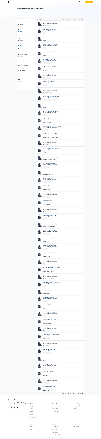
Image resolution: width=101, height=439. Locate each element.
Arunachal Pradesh (21, 26)
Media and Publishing (51, 226)
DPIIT (19, 79)
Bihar (19, 29)
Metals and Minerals (46, 330)
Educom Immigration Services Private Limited (51, 141)
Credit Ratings (32, 416)
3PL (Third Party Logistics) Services (24, 65)
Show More (20, 31)
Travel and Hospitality (47, 100)
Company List (21, 12)
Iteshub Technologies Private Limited (49, 215)
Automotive (20, 52)
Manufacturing (20, 56)
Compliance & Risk (54, 406)
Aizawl (19, 43)
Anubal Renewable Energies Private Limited (51, 148)
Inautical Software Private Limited (49, 193)
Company (34, 2)
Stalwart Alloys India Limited (48, 327)
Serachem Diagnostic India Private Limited (50, 297)
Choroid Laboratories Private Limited (49, 103)
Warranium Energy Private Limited (49, 386)
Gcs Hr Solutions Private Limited (49, 163)
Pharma (44, 40)
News (30, 419)
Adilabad (19, 36)
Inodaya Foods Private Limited (48, 208)
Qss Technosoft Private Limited (48, 118)
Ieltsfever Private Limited (47, 185)
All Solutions (76, 401)
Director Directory (54, 432)
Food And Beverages (46, 25)
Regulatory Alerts (32, 409)
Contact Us (31, 429)
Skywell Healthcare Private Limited (49, 312)
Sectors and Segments (55, 434)
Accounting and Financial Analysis (24, 68)
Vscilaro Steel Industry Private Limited (50, 379)
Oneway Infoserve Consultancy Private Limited (51, 267)
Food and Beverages (46, 211)
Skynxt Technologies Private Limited (49, 304)
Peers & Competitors (55, 408)
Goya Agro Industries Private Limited (49, 252)
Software (44, 219)
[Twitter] (12, 407)
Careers (30, 427)
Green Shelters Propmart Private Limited (50, 170)
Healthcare (45, 85)
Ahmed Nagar (20, 40)
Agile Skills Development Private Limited (50, 44)
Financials (31, 411)
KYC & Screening (77, 405)
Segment (19, 62)
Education (54, 100)
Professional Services (47, 62)
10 (80, 19)
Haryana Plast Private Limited (48, 178)
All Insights (53, 401)
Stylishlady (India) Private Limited (49, 81)
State (18, 20)
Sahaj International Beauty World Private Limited (51, 282)
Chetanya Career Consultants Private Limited (51, 96)
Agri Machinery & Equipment (23, 72)
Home (18, 12)
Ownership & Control (55, 405)
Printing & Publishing (46, 196)
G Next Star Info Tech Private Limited (49, 260)
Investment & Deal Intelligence (79, 409)
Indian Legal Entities (33, 405)
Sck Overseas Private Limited (48, 289)
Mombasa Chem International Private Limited (51, 237)
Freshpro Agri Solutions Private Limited (50, 66)
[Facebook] (9, 407)
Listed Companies (54, 431)
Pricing (40, 2)
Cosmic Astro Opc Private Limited (49, 59)
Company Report (32, 417)
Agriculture (45, 70)
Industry (19, 48)
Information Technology (47, 92)
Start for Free (89, 1)
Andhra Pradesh (21, 24)
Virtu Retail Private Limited (47, 364)
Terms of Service (77, 426)
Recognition (20, 76)
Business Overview (55, 411)
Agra (19, 38)
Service (44, 263)
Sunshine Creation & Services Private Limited (51, 334)
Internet (44, 226)
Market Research (77, 406)
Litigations (31, 414)
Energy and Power (46, 345)
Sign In (82, 1)
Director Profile (54, 427)
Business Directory (54, 426)
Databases (31, 403)
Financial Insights (54, 403)
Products (22, 2)
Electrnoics (45, 308)
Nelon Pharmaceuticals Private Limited (50, 36)
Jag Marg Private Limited (47, 222)
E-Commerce (45, 129)
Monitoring (75, 408)
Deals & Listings (54, 409)
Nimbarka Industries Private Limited (49, 245)
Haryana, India (54, 23)
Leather (44, 33)
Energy (44, 152)
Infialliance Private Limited (47, 200)
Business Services (46, 55)
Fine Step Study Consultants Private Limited (51, 155)
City (18, 34)
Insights (28, 2)
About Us (31, 426)
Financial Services (21, 51)
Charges (31, 408)
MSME (19, 81)
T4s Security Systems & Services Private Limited (52, 74)
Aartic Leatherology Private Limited (49, 29)
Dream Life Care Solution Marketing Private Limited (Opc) (53, 126)
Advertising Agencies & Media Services (24, 70)
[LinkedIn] (14, 407)
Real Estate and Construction (23, 57)
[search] (79, 2)
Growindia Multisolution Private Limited (50, 51)
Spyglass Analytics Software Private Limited (51, 319)
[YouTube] (17, 407)
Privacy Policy (76, 427)
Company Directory (54, 429)
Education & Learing (46, 189)
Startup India (20, 82)
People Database (32, 406)
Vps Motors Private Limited (48, 371)
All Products (31, 401)
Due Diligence (76, 403)
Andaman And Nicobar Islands (23, 22)
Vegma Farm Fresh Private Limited (49, 349)
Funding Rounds (32, 412)
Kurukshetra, (49, 23)
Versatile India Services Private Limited (50, 356)
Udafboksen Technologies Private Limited (50, 111)
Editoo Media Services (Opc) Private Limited (51, 133)
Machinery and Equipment (22, 54)
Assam (19, 27)
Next (83, 19)
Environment (53, 278)
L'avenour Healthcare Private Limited (49, 230)
